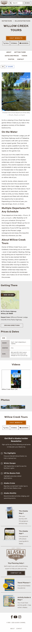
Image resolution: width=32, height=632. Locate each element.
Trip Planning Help (15, 563)
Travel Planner (24, 583)
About (8, 52)
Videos (24, 55)
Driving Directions (12, 325)
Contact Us (16, 573)
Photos (11, 59)
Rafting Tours (7, 21)
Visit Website (16, 38)
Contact (20, 59)
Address (24, 43)
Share (10, 66)
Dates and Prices (12, 55)
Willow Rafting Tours (22, 21)
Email (15, 43)
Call (7, 43)
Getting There (20, 52)
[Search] (11, 3)
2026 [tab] (3, 338)
